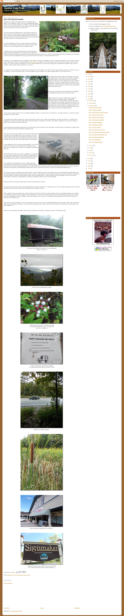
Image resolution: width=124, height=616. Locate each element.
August (91, 145)
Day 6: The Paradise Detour (95, 142)
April (90, 150)
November (92, 100)
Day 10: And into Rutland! (95, 107)
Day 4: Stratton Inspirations (95, 122)
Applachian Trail (10, 575)
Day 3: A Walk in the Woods (96, 124)
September (92, 105)
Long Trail (16, 575)
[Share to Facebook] (23, 572)
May (90, 147)
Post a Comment (8, 583)
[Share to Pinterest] (25, 572)
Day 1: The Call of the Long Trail (97, 129)
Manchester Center (22, 575)
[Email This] (19, 572)
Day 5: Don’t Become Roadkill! (96, 120)
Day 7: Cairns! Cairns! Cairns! (96, 115)
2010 (89, 163)
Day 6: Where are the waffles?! (96, 117)
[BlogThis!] (20, 572)
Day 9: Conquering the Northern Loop (98, 134)
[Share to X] (22, 572)
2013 (89, 99)
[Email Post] (16, 572)
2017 (89, 89)
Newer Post (6, 608)
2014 (89, 96)
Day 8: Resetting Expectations (96, 137)
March (91, 152)
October (91, 103)
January (91, 155)
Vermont (28, 575)
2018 (89, 86)
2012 (89, 158)
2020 (89, 81)
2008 (89, 166)
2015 (89, 94)
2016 (89, 91)
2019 (89, 84)
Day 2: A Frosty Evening (95, 127)
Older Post (77, 608)
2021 (89, 79)
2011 (89, 161)
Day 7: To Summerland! (94, 139)
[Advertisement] (16, 595)
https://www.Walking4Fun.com (108, 26)
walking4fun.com (34, 62)
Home (42, 608)
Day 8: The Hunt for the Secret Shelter (98, 112)
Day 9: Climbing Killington (95, 110)
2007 (89, 168)
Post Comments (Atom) (16, 611)
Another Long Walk (14, 8)
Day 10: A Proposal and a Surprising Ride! (99, 132)
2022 (89, 76)
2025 (89, 74)
